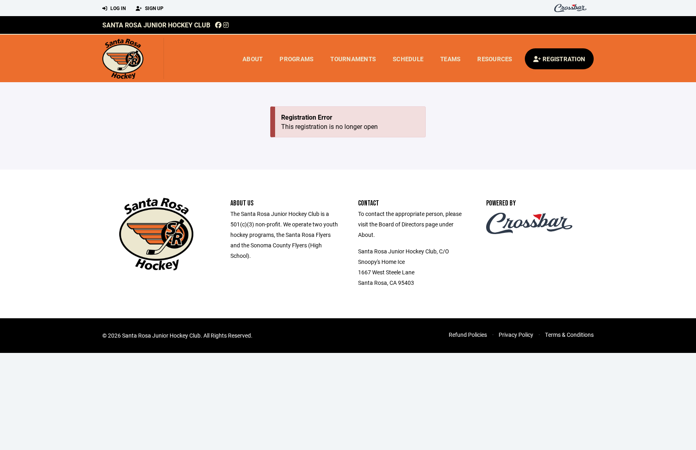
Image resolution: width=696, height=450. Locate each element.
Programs (296, 59)
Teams (450, 59)
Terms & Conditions (569, 334)
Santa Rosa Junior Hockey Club (156, 25)
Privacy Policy (516, 334)
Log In (117, 8)
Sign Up (154, 8)
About (252, 59)
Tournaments (353, 59)
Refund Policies (468, 334)
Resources (494, 59)
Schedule (408, 59)
